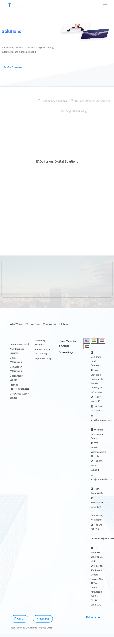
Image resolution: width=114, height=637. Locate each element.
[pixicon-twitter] (95, 626)
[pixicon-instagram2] (95, 630)
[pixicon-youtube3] (101, 626)
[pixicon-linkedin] (89, 630)
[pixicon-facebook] (89, 626)
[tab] (52, 101)
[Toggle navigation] (105, 4)
